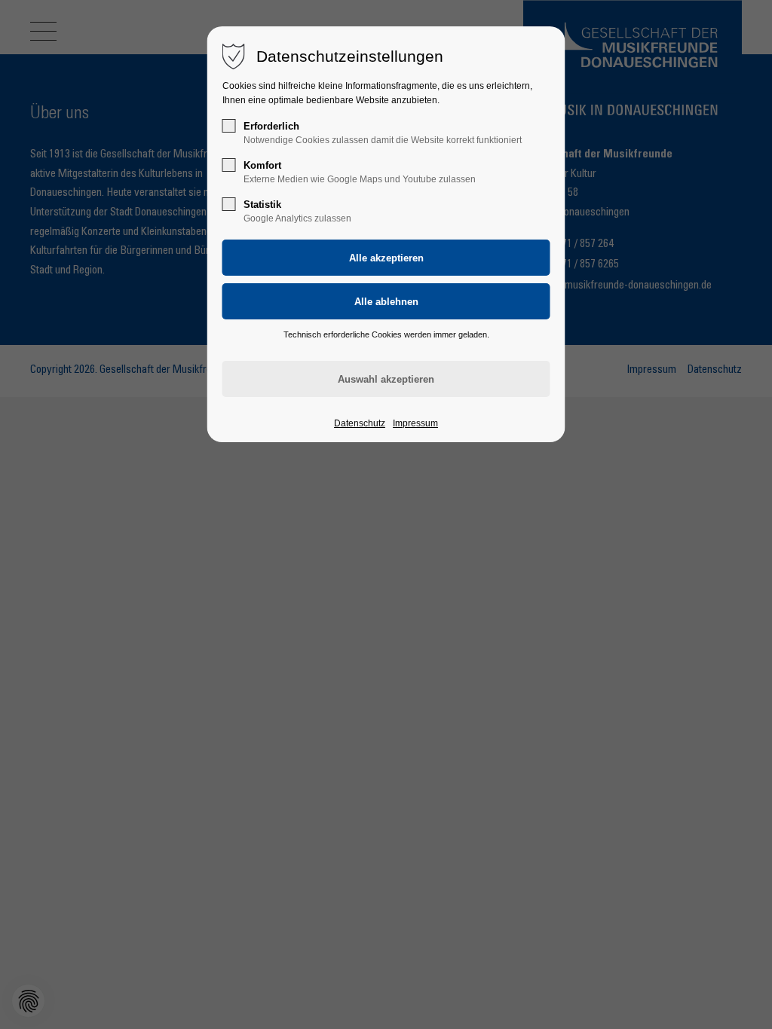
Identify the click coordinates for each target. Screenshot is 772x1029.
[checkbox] (229, 126)
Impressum (415, 423)
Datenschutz (359, 423)
